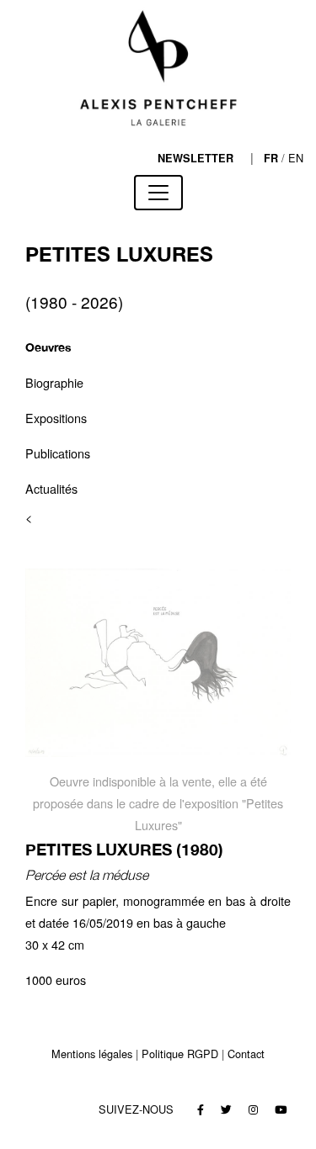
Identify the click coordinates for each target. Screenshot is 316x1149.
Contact (246, 1054)
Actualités (51, 488)
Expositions (56, 417)
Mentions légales (91, 1054)
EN (295, 158)
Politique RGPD (180, 1054)
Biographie (54, 382)
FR (271, 158)
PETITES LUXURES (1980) (124, 849)
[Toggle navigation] (158, 192)
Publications (57, 453)
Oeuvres (48, 347)
